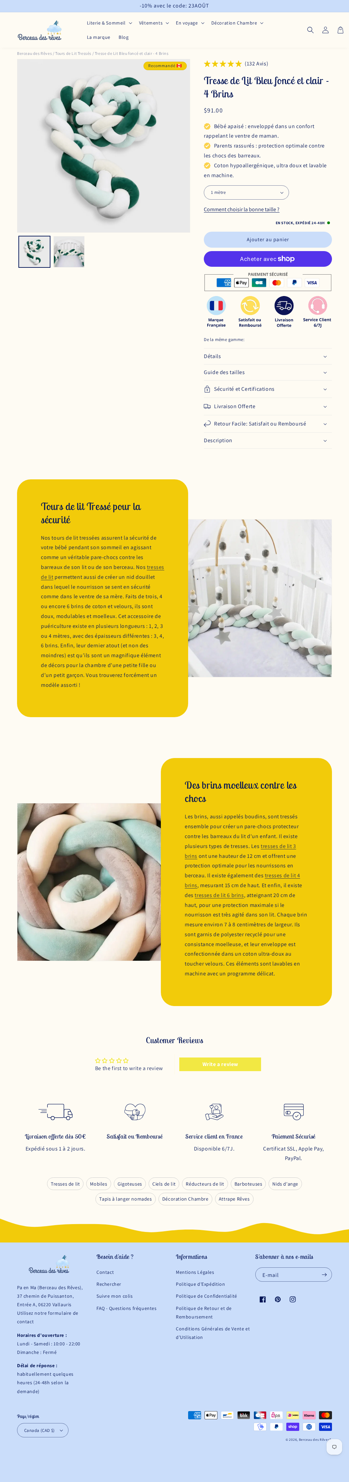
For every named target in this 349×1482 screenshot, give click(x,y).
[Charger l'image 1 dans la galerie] (34, 251)
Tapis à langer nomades (125, 1198)
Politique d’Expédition (200, 1284)
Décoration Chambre (185, 1198)
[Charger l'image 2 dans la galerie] (69, 251)
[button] (109, 23)
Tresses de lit (65, 1183)
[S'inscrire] (324, 1274)
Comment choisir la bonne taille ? (241, 209)
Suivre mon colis (114, 1296)
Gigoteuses (130, 1183)
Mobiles (98, 1183)
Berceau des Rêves (34, 53)
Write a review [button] (220, 1064)
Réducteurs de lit (205, 1183)
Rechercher (108, 1284)
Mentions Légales (195, 1272)
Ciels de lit (164, 1183)
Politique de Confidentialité (206, 1296)
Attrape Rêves (234, 1198)
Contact (105, 1272)
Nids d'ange (285, 1183)
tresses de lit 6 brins (219, 895)
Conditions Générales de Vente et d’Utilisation (213, 1333)
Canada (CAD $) (39, 1430)
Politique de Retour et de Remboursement (204, 1312)
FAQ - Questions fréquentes (126, 1308)
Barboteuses (248, 1183)
